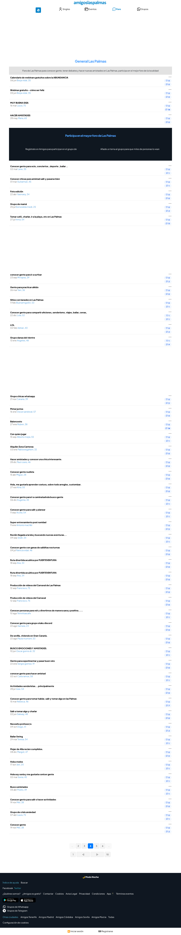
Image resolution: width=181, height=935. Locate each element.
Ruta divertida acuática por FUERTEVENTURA (33, 560)
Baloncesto (16, 421)
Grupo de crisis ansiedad (23, 812)
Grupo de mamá (18, 204)
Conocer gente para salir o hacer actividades (33, 799)
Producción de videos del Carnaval (28, 597)
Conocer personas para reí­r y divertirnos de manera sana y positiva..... (46, 610)
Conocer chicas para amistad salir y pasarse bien (35, 178)
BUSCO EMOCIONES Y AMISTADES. (28, 648)
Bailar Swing (16, 736)
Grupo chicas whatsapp (22, 396)
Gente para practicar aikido (24, 287)
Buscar (24, 882)
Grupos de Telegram (17, 910)
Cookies (59, 893)
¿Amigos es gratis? (31, 893)
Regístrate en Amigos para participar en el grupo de (51, 149)
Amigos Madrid (46, 917)
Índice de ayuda (11, 882)
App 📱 (110, 893)
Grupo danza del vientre (22, 337)
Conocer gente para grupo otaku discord (31, 623)
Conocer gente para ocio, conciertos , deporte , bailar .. (39, 166)
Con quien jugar (18, 434)
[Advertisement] (90, 34)
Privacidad (84, 893)
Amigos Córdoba (64, 917)
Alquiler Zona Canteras (22, 446)
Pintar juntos (16, 408)
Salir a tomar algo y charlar (23, 711)
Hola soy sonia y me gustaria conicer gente (32, 774)
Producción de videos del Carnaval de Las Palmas (35, 585)
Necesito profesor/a (20, 724)
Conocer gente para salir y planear (27, 509)
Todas (111, 917)
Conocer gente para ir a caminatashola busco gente (36, 497)
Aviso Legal (71, 893)
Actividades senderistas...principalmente (32, 686)
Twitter (17, 888)
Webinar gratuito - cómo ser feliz (27, 90)
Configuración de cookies (16, 922)
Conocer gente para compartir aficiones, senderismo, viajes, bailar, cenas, (48, 312)
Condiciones (98, 893)
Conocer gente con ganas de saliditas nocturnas (35, 547)
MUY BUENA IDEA (19, 102)
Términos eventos (125, 893)
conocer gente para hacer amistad (28, 673)
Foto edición (16, 191)
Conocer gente (18, 824)
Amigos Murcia (99, 917)
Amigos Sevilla (82, 917)
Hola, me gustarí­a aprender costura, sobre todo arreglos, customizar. (45, 484)
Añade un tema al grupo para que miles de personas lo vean (129, 149)
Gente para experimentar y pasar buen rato (32, 661)
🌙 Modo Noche (90, 877)
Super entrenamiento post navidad (28, 522)
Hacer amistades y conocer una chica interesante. (36, 459)
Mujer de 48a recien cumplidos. (26, 749)
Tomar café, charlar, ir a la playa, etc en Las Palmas (36, 216)
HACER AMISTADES (20, 115)
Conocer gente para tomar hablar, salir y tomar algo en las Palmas (43, 698)
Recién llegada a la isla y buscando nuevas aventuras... (38, 534)
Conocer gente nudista (22, 471)
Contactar (48, 893)
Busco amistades (19, 787)
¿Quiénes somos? (11, 893)
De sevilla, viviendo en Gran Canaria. (29, 635)
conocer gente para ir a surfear (26, 274)
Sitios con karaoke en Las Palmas (26, 299)
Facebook (8, 888)
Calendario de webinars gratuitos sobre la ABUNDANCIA (39, 77)
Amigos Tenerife (29, 917)
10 (107, 854)
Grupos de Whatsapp (17, 906)
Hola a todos (16, 761)
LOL (12, 325)
